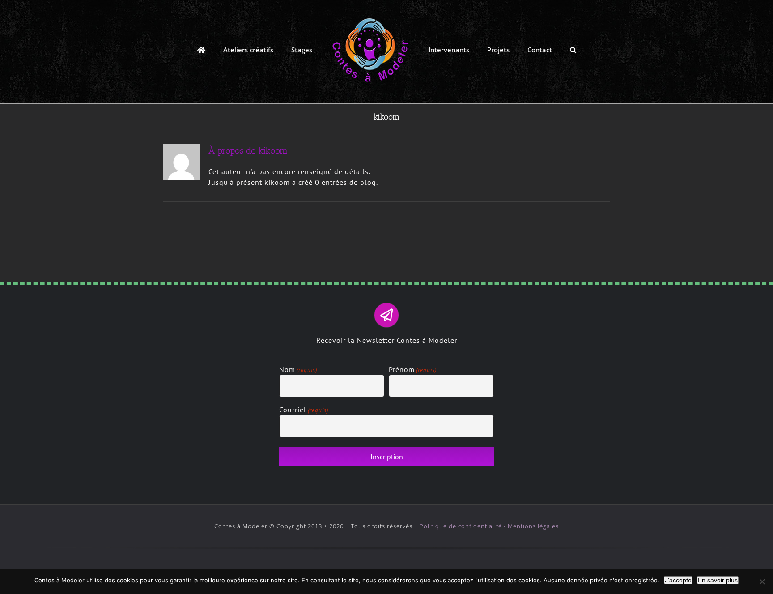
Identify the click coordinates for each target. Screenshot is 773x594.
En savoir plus (718, 580)
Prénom (413, 369)
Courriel (303, 409)
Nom (298, 369)
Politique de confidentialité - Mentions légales (489, 526)
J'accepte (678, 580)
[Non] (761, 581)
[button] (544, 49)
